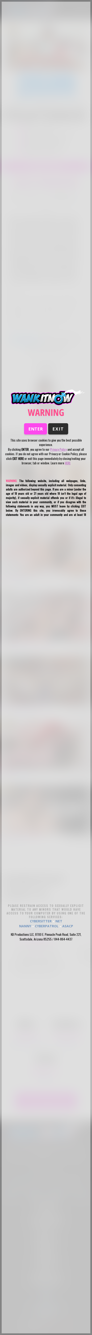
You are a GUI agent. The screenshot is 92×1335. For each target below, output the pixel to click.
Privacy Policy (58, 449)
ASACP (67, 926)
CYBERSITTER (41, 921)
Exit (58, 429)
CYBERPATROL (47, 926)
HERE (68, 463)
